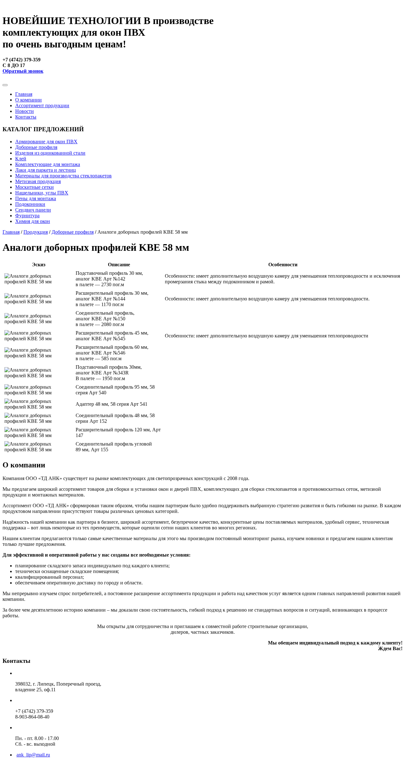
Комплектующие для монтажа (47, 164)
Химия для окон (32, 221)
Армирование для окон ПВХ (46, 141)
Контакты (25, 117)
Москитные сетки (34, 187)
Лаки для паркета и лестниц (45, 170)
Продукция (35, 232)
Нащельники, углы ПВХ (41, 192)
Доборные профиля (36, 147)
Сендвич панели (33, 210)
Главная (23, 94)
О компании (28, 99)
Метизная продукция (38, 181)
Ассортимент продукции (42, 105)
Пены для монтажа (35, 198)
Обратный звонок (23, 71)
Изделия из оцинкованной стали (50, 153)
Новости (24, 111)
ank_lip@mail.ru (33, 754)
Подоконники (30, 204)
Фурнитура (27, 215)
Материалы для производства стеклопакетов (63, 175)
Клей (20, 158)
